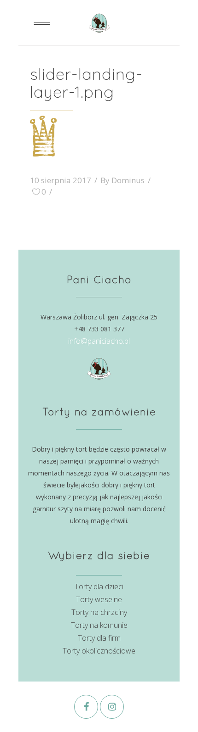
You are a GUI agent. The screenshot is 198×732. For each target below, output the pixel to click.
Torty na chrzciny (99, 612)
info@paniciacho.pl (99, 341)
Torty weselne (99, 599)
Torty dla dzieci (99, 586)
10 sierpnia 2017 (60, 180)
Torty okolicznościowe (99, 651)
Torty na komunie (99, 625)
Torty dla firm (99, 638)
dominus (128, 180)
